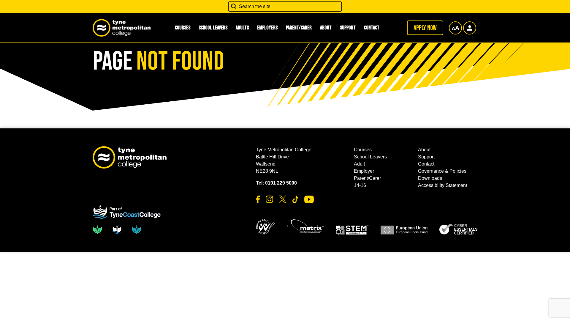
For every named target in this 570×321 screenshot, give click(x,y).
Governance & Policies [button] (442, 171)
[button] (265, 227)
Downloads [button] (430, 178)
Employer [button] (364, 171)
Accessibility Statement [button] (442, 185)
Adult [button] (359, 163)
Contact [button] (371, 28)
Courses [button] (182, 28)
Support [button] (348, 28)
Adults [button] (242, 28)
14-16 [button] (360, 185)
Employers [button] (267, 28)
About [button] (326, 28)
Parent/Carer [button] (299, 28)
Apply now (425, 28)
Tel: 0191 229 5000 (276, 182)
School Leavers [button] (213, 28)
